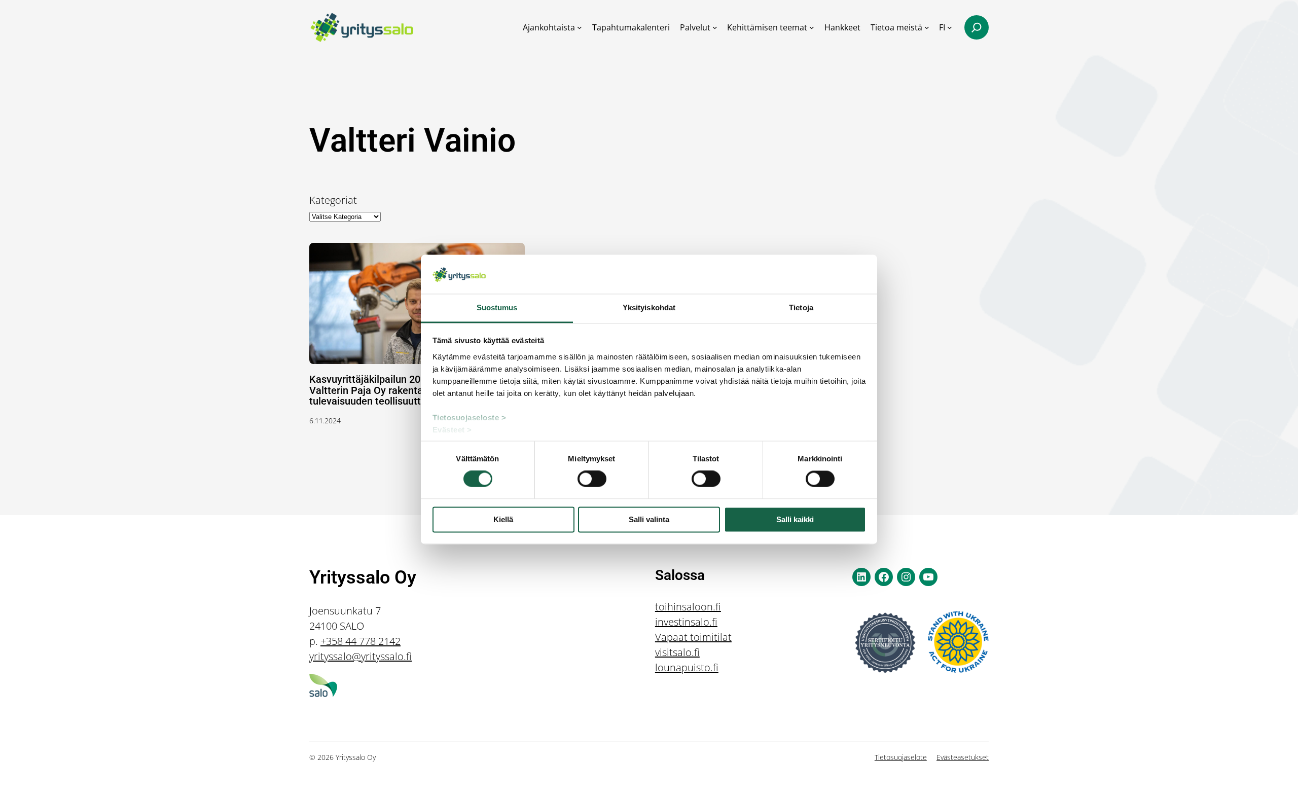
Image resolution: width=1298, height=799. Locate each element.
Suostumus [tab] (497, 307)
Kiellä (503, 519)
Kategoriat (333, 200)
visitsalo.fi (677, 652)
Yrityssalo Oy (362, 577)
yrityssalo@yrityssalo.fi (360, 656)
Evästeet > (452, 429)
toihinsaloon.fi (688, 606)
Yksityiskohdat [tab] (649, 307)
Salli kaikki (795, 519)
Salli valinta (649, 519)
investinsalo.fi (686, 622)
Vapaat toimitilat (693, 637)
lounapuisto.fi (686, 667)
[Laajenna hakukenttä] (976, 27)
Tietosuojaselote (901, 757)
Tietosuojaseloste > (469, 417)
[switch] (592, 479)
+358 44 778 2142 (360, 641)
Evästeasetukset (962, 757)
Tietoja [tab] (801, 307)
